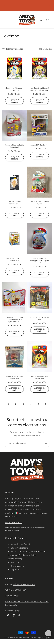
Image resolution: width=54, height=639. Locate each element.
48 (38, 404)
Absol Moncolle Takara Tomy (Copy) (14, 89)
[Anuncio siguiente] (49, 5)
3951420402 (20, 590)
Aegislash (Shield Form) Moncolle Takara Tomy (39, 89)
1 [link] (8, 404)
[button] (5, 20)
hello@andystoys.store (24, 584)
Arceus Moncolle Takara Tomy (39, 318)
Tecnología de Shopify (41, 638)
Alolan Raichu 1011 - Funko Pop (14, 259)
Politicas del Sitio (13, 522)
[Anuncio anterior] (5, 5)
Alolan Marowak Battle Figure (39, 203)
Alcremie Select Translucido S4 (14, 203)
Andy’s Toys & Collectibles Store (21, 638)
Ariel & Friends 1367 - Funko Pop (14, 377)
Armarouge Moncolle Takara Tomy (39, 377)
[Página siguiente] (46, 404)
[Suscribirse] (46, 443)
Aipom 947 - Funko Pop (40, 145)
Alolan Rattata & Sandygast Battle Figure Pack (39, 260)
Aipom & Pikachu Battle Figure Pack (14, 146)
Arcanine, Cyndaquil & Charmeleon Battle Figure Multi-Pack (14, 319)
